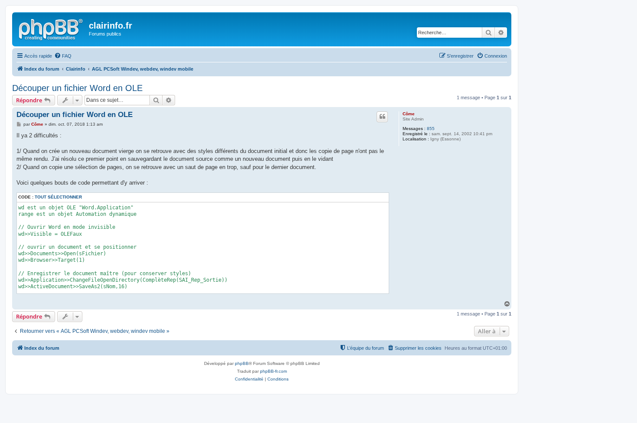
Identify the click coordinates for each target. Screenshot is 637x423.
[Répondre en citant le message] (382, 116)
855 (431, 128)
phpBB (242, 363)
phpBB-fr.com (273, 371)
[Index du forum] (51, 28)
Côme (409, 113)
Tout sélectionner (58, 197)
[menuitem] (63, 56)
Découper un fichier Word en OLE (77, 88)
